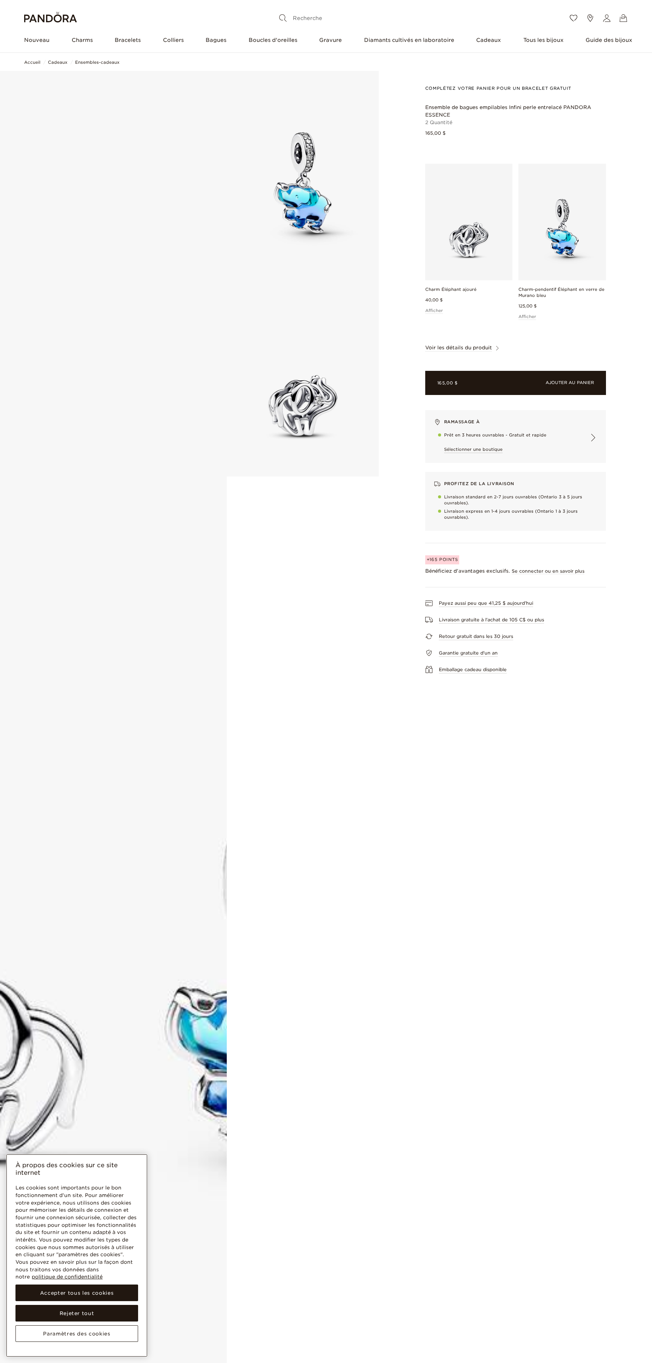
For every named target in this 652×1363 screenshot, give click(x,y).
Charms (82, 40)
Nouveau (36, 40)
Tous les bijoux (543, 40)
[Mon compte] (606, 18)
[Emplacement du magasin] (590, 18)
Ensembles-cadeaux (97, 62)
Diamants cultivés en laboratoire (409, 40)
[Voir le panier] (623, 18)
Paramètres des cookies (76, 1334)
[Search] (283, 18)
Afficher (434, 310)
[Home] (50, 18)
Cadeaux (488, 40)
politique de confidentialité (67, 1277)
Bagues (216, 40)
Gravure (330, 40)
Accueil (32, 62)
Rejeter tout (77, 1313)
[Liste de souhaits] (573, 18)
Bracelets (128, 40)
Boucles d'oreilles (273, 40)
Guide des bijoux (609, 40)
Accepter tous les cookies (77, 1293)
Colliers (173, 40)
